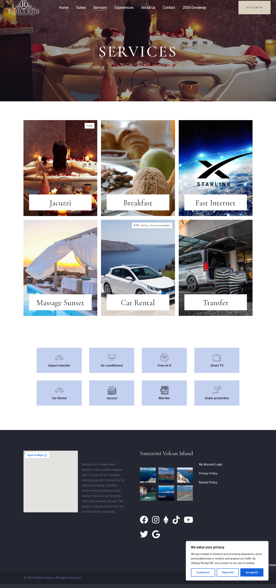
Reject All (227, 572)
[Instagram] (156, 520)
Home (64, 7)
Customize (203, 572)
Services (100, 7)
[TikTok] (177, 520)
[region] (227, 560)
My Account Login (210, 464)
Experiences (123, 7)
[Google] (156, 534)
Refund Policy (208, 482)
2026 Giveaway (194, 7)
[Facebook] (145, 520)
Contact (169, 7)
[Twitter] (145, 534)
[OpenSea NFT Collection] (167, 520)
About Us (148, 7)
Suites (81, 7)
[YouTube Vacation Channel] (188, 520)
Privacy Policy (208, 473)
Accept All (252, 572)
